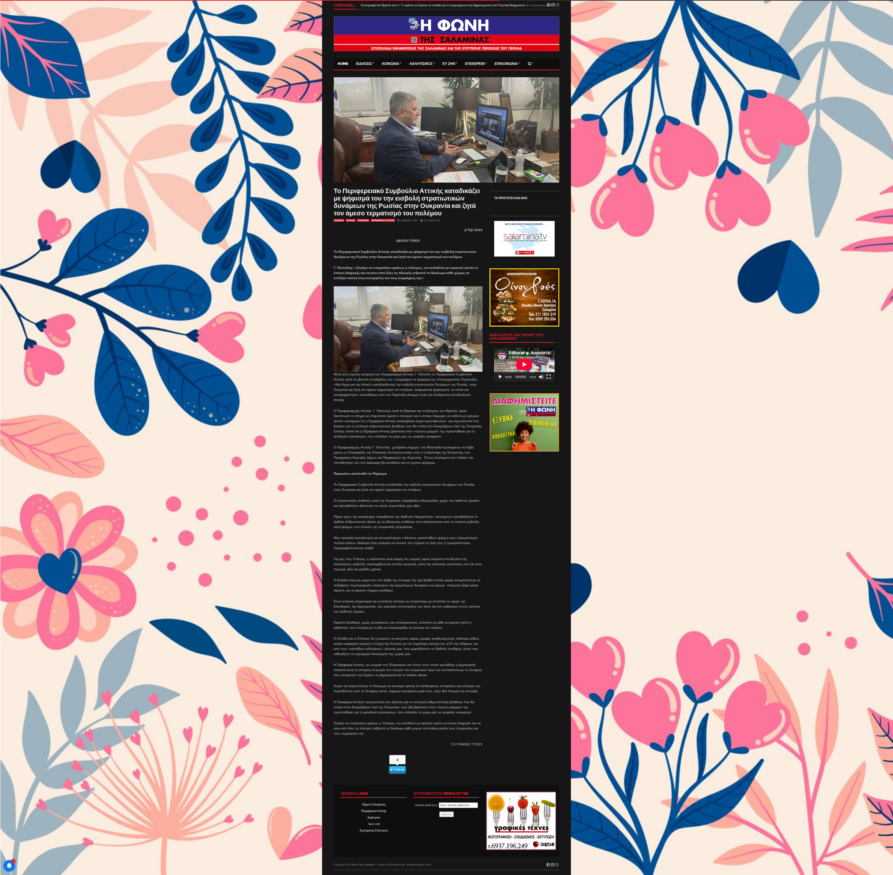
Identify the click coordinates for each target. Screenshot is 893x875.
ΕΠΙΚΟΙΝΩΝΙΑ (506, 64)
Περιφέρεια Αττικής (373, 811)
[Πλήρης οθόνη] (548, 376)
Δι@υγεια (373, 817)
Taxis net (374, 824)
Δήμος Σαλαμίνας (374, 804)
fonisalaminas (431, 220)
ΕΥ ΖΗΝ (449, 64)
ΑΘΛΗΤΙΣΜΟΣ (421, 64)
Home (343, 64)
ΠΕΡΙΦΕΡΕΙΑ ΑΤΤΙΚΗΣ (382, 220)
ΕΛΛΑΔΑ (350, 220)
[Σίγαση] (541, 376)
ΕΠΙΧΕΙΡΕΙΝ (475, 64)
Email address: (427, 805)
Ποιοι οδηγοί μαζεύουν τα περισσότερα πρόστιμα (393, 5)
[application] (524, 364)
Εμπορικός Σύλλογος (374, 830)
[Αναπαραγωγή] (500, 376)
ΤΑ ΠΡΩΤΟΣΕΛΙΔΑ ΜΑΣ (511, 198)
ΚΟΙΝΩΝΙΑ (390, 64)
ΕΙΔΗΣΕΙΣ (364, 64)
